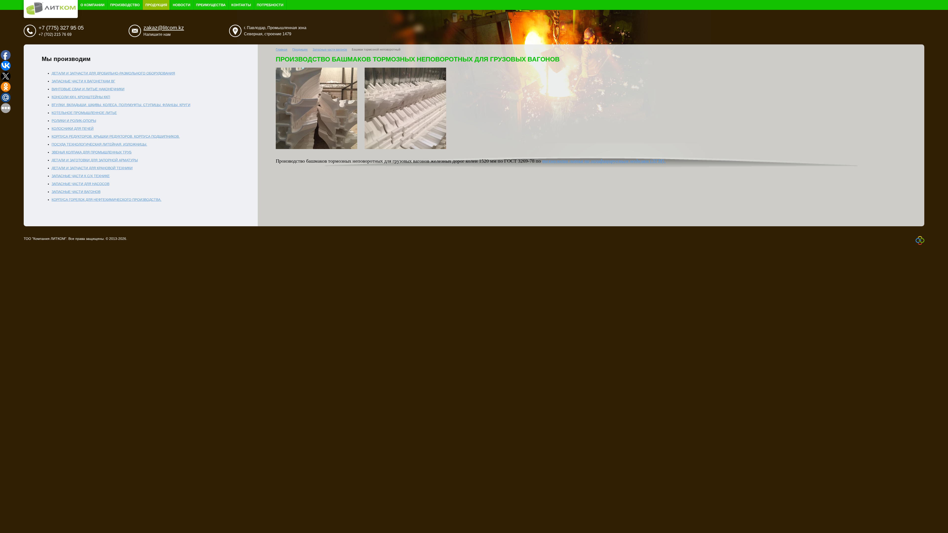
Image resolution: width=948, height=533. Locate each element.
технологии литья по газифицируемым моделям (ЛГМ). (604, 161)
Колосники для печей (73, 129)
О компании (92, 5)
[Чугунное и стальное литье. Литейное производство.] (51, 13)
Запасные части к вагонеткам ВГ (83, 81)
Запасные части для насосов (80, 184)
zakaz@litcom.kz (163, 28)
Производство (125, 5)
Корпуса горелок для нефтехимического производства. (106, 200)
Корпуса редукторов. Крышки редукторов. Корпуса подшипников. (116, 136)
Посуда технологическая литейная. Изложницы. (99, 144)
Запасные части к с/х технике (81, 176)
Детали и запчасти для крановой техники (92, 168)
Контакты (241, 5)
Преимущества (211, 5)
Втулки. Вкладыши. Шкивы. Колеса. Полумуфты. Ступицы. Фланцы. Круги (121, 105)
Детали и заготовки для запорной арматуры (95, 160)
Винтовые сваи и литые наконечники (88, 89)
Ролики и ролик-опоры (74, 121)
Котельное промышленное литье (84, 113)
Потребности (270, 5)
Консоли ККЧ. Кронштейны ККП (81, 97)
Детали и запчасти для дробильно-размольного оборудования (113, 73)
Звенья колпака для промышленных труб (92, 152)
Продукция (156, 5)
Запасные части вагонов (76, 192)
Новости (181, 5)
